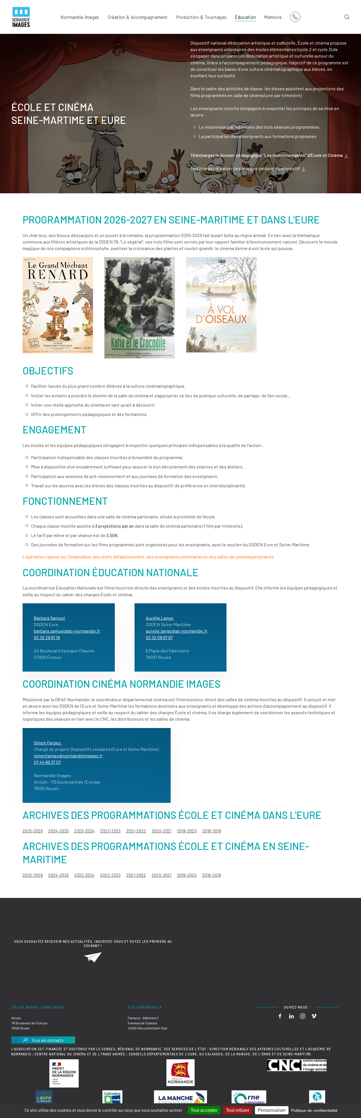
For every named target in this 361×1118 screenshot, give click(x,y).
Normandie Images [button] (80, 17)
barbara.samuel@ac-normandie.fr (67, 630)
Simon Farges (47, 742)
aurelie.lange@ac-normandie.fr (177, 630)
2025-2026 (33, 830)
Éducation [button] (245, 17)
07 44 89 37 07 (47, 762)
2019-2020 (187, 830)
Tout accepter (204, 1110)
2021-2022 (136, 830)
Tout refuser (237, 1110)
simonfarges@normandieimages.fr (68, 755)
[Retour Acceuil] (21, 17)
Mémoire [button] (272, 17)
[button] (347, 17)
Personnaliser (272, 1110)
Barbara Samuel (50, 618)
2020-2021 (161, 830)
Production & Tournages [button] (201, 17)
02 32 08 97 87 (159, 637)
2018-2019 (211, 830)
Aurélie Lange (160, 618)
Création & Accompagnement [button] (138, 17)
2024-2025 (58, 830)
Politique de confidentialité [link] (314, 1110)
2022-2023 (110, 830)
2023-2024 (84, 830)
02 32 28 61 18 (47, 637)
